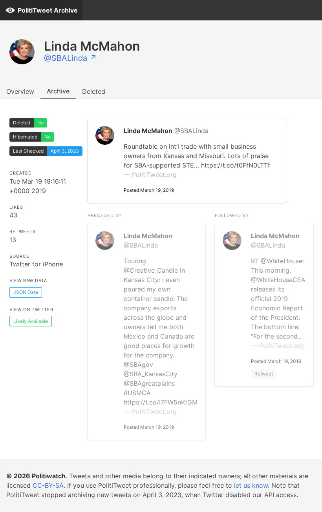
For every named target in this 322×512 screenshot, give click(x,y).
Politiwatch (49, 476)
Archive (58, 91)
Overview (20, 91)
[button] (312, 10)
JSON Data (25, 292)
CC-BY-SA (48, 485)
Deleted (93, 91)
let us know (251, 485)
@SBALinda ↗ (70, 58)
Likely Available (30, 321)
